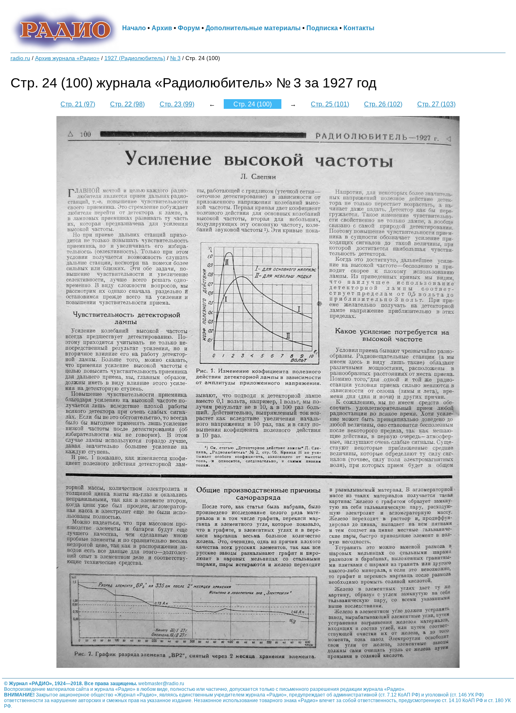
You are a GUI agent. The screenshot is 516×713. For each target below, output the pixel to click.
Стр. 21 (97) (77, 104)
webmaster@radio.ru (161, 683)
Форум (189, 27)
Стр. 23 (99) (177, 104)
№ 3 (175, 58)
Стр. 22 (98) (127, 104)
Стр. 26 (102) (383, 104)
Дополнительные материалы (253, 27)
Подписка (322, 27)
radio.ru (20, 58)
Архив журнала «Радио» (67, 58)
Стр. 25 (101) (330, 104)
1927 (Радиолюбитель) (134, 58)
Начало (134, 27)
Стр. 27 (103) (436, 104)
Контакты (359, 27)
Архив (162, 27)
